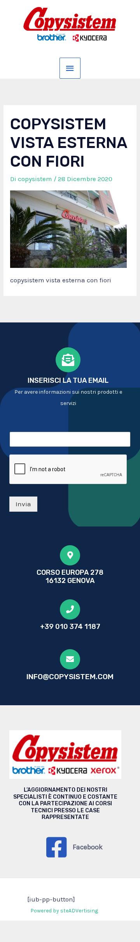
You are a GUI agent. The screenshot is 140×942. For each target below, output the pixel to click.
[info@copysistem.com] (70, 659)
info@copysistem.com (70, 676)
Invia (23, 504)
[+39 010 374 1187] (70, 609)
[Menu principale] (70, 68)
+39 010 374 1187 (70, 626)
